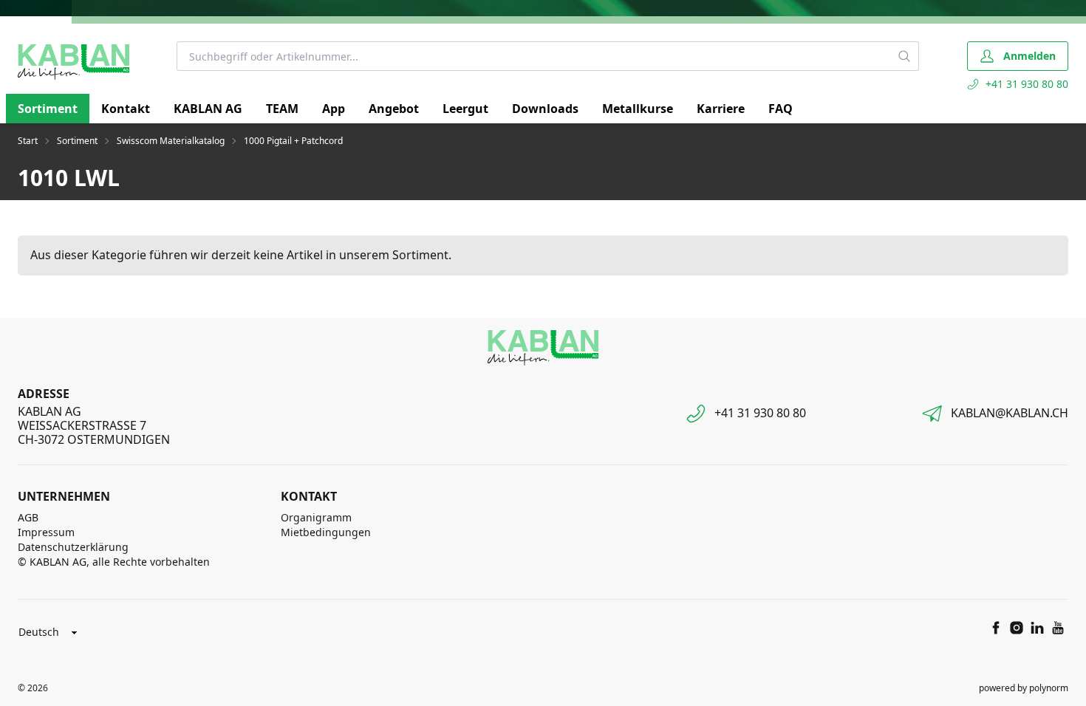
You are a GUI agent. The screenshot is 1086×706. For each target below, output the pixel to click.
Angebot (394, 108)
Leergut (465, 108)
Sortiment (48, 108)
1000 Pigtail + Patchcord (293, 141)
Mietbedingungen (326, 532)
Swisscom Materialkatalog (171, 141)
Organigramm (316, 517)
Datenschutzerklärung (73, 547)
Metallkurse (637, 108)
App (333, 108)
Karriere (721, 108)
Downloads (545, 108)
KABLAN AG (208, 108)
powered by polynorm (1023, 688)
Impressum (46, 532)
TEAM (282, 108)
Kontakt (125, 108)
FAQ (780, 108)
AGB (28, 517)
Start (28, 141)
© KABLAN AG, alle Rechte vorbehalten (114, 562)
